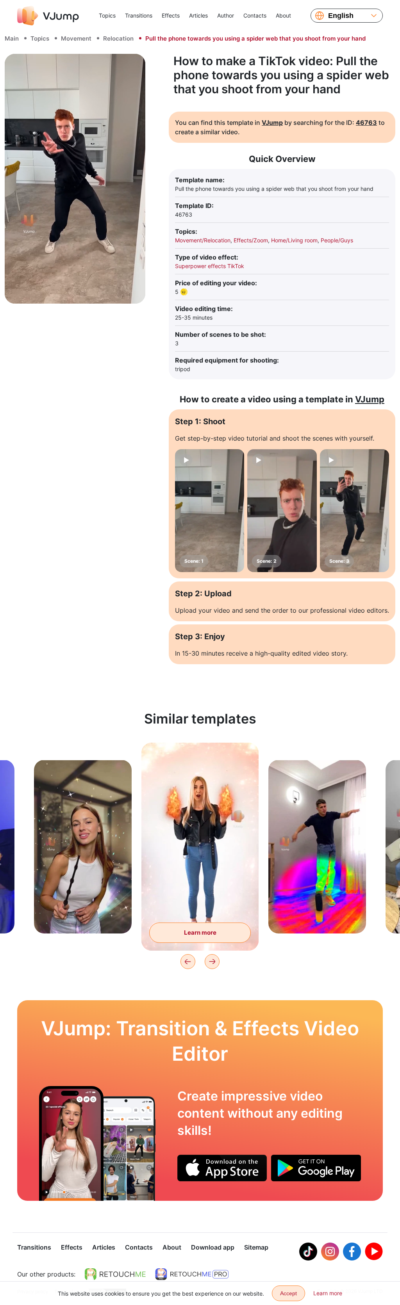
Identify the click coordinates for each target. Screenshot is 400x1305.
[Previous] (187, 961)
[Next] (212, 961)
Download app (212, 1247)
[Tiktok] (308, 1252)
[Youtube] (374, 1252)
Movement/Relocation (202, 240)
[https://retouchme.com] (115, 1274)
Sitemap (256, 1247)
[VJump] (48, 15)
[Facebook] (352, 1252)
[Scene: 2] (281, 510)
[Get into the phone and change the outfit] (71, 1143)
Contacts (254, 15)
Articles (198, 15)
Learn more (83, 915)
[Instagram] (330, 1252)
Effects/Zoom (251, 240)
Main (12, 38)
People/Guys (337, 240)
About (283, 15)
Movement (76, 38)
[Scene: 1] (209, 510)
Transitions (138, 15)
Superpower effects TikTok (209, 266)
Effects (171, 15)
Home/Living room (294, 240)
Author (225, 15)
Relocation (118, 38)
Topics (107, 15)
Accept (288, 1293)
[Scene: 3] (354, 510)
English (341, 16)
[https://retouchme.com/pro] (192, 1274)
